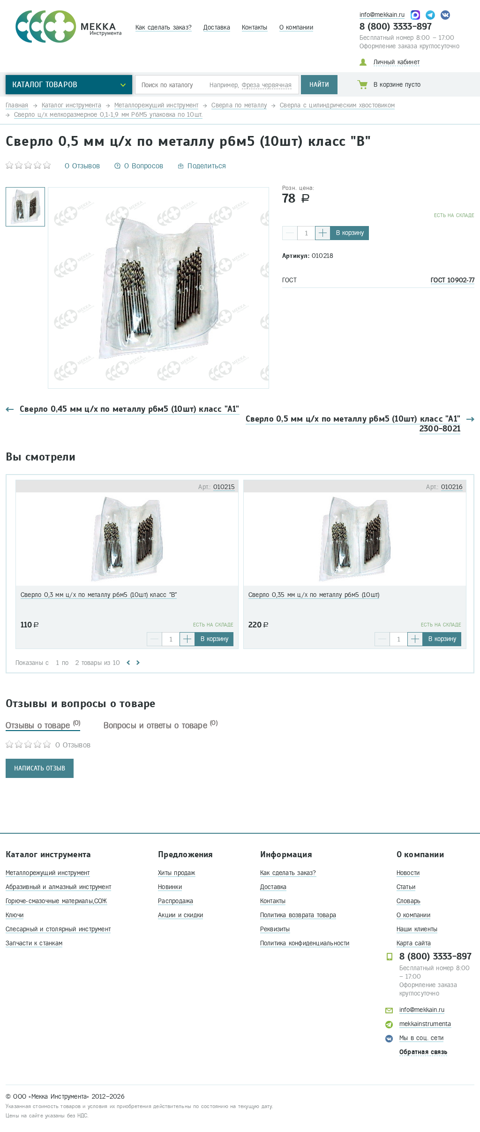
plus (322, 233)
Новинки (170, 887)
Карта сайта (414, 943)
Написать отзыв (39, 768)
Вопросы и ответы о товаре (161, 725)
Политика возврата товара (298, 915)
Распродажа (175, 901)
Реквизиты (275, 929)
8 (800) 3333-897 (396, 27)
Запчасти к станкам (34, 943)
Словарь (409, 901)
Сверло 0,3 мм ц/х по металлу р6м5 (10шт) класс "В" (99, 594)
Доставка (216, 27)
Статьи (406, 887)
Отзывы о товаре (43, 725)
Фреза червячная (267, 85)
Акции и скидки (180, 915)
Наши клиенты (417, 929)
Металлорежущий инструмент (48, 872)
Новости (408, 872)
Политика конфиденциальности (305, 943)
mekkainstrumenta (425, 1023)
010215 (224, 487)
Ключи (14, 915)
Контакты (255, 27)
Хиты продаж (176, 872)
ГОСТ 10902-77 (452, 280)
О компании (296, 27)
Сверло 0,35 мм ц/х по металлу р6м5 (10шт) (313, 594)
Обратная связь (423, 1052)
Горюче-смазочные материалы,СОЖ (56, 901)
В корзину (350, 232)
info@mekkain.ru (382, 14)
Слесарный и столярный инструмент (58, 929)
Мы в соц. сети (421, 1037)
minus (290, 233)
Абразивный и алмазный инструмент (58, 887)
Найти (319, 85)
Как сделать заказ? (163, 27)
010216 (452, 487)
